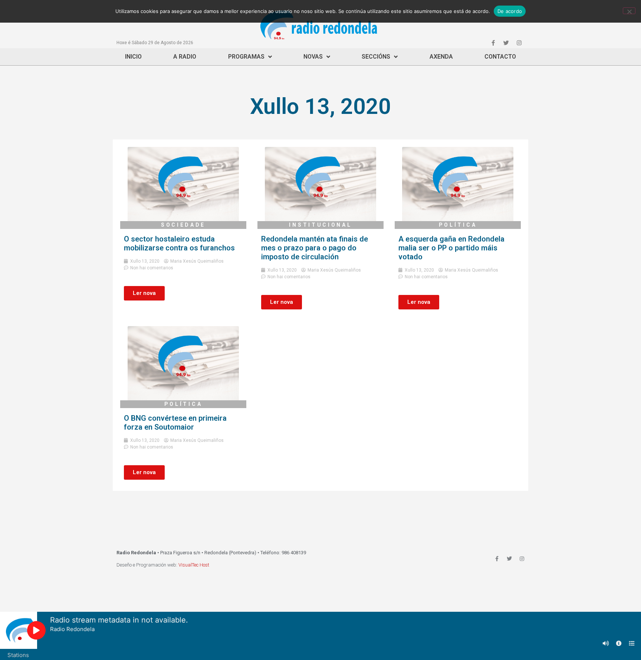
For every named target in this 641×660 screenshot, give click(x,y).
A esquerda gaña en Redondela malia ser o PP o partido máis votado (451, 247)
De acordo (509, 11)
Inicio (133, 56)
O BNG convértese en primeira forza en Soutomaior (175, 422)
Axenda (441, 56)
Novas (313, 56)
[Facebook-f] (493, 42)
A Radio (184, 56)
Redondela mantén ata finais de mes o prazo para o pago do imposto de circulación (314, 247)
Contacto (500, 56)
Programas (246, 56)
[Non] (629, 10)
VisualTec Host (193, 565)
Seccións (376, 56)
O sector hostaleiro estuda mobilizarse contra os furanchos (179, 243)
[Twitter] (506, 42)
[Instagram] (519, 42)
